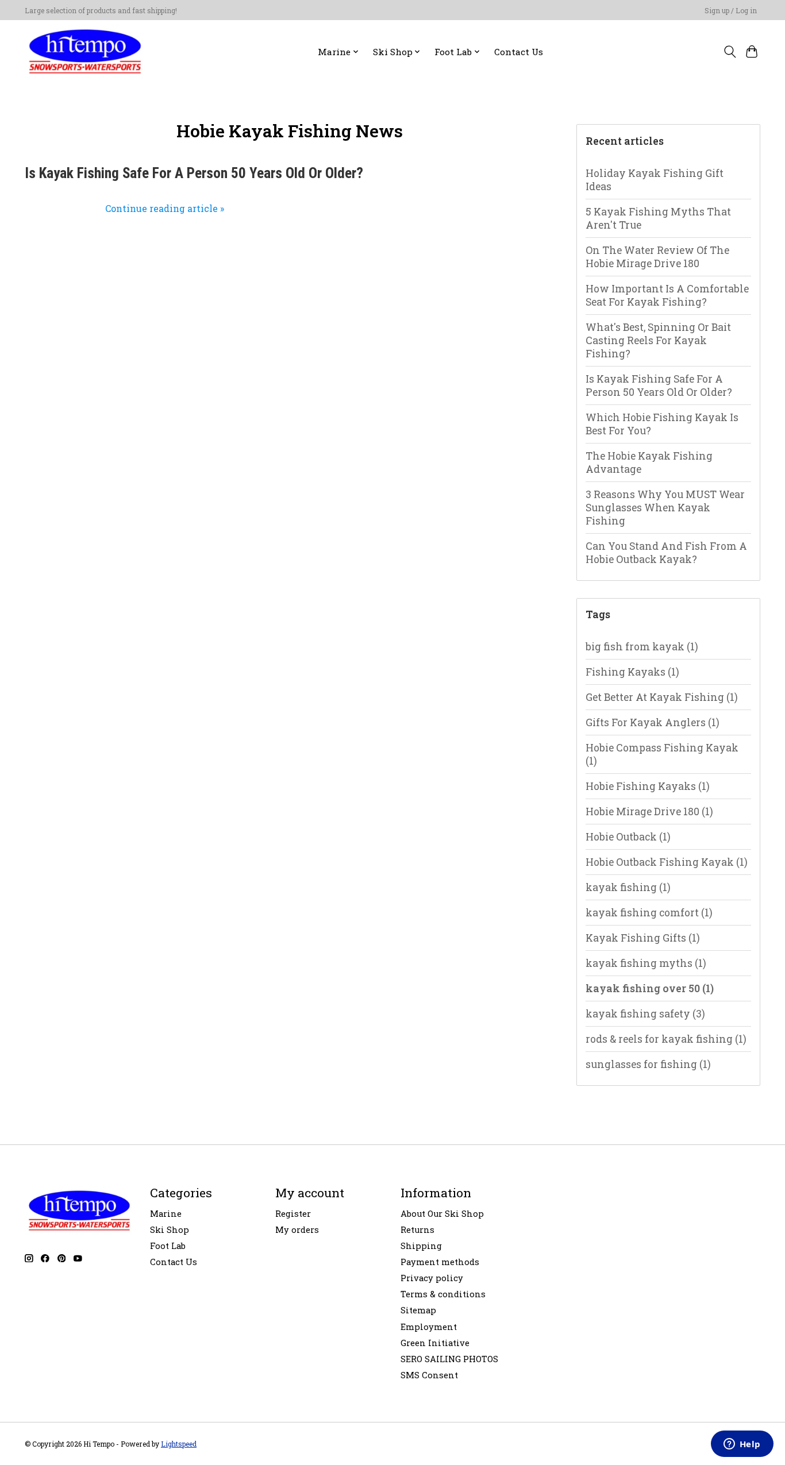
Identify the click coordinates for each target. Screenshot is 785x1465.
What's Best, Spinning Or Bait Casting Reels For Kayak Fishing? (658, 340)
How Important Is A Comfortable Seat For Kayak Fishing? (667, 295)
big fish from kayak (642, 646)
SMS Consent (429, 1375)
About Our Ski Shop (442, 1213)
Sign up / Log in (731, 10)
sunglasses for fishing (648, 1064)
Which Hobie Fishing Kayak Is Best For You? (662, 424)
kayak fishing (628, 887)
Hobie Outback (628, 836)
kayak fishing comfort (649, 912)
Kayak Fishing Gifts (643, 937)
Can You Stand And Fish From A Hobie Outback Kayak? (666, 552)
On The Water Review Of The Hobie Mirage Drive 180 (657, 257)
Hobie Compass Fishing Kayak (662, 754)
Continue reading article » (164, 208)
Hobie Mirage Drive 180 (649, 811)
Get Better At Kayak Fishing (662, 697)
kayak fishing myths (646, 963)
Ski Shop (169, 1229)
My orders (297, 1229)
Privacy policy (432, 1278)
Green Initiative (435, 1342)
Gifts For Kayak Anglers (652, 722)
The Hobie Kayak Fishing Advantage (649, 462)
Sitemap (418, 1310)
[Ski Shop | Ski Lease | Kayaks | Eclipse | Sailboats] (85, 51)
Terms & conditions (443, 1294)
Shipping (421, 1245)
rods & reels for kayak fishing (666, 1039)
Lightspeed (179, 1443)
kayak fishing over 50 (650, 988)
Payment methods (440, 1261)
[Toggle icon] (729, 51)
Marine (166, 1213)
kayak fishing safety (645, 1013)
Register (293, 1213)
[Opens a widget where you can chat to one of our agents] (742, 1445)
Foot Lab (168, 1245)
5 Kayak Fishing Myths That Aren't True (658, 218)
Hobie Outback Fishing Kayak (667, 862)
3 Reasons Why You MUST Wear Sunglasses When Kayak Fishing (665, 507)
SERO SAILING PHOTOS (449, 1359)
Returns (417, 1229)
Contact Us (518, 51)
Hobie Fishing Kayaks (648, 786)
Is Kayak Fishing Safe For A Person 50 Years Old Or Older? (194, 173)
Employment (429, 1326)
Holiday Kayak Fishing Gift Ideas (655, 180)
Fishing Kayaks (632, 671)
